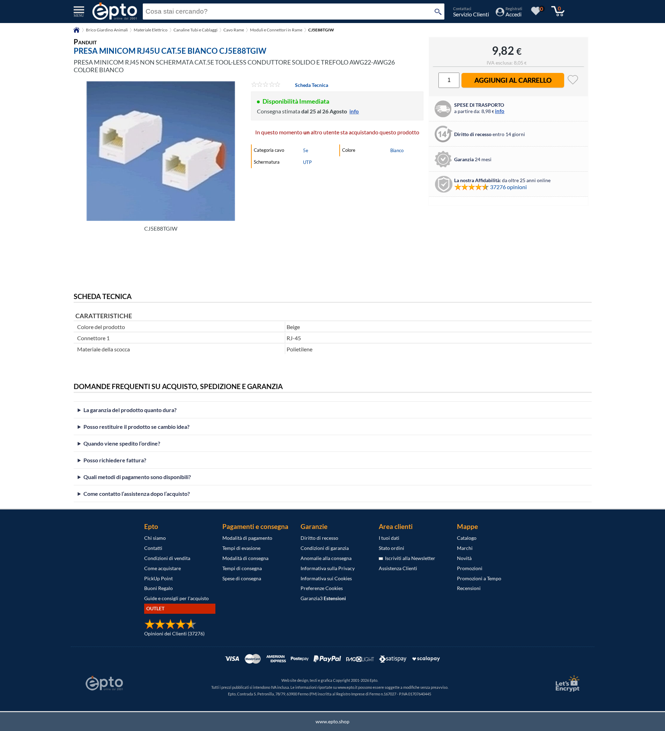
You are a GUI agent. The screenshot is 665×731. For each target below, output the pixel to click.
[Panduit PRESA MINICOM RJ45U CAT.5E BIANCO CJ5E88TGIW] (161, 151)
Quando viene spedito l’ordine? (121, 443)
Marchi (465, 548)
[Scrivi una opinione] (266, 85)
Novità (464, 558)
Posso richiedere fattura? (114, 460)
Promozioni (469, 568)
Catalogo (466, 538)
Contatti (153, 548)
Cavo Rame (233, 29)
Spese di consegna (241, 578)
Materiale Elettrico (151, 29)
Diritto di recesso (319, 538)
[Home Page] (76, 32)
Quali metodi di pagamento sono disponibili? (137, 476)
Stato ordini (391, 548)
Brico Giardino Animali (107, 29)
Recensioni (469, 588)
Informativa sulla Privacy (328, 568)
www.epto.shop (332, 721)
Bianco (397, 150)
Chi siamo (155, 538)
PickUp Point (158, 578)
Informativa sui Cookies (326, 578)
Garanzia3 (323, 598)
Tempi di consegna (242, 568)
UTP (307, 162)
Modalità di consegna (245, 558)
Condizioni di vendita (167, 558)
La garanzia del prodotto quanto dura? (130, 409)
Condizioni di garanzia (325, 548)
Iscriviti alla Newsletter (409, 558)
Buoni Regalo (158, 588)
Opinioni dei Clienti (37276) (174, 633)
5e (305, 150)
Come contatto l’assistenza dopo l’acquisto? (136, 493)
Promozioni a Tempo (479, 578)
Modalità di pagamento (247, 538)
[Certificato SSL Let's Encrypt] (566, 683)
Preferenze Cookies (322, 588)
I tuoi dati (389, 538)
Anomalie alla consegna (326, 558)
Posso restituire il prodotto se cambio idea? (136, 426)
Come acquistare (162, 568)
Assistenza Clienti (398, 568)
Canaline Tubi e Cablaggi (195, 29)
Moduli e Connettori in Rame (276, 29)
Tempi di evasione (241, 548)
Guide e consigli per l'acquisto (176, 598)
